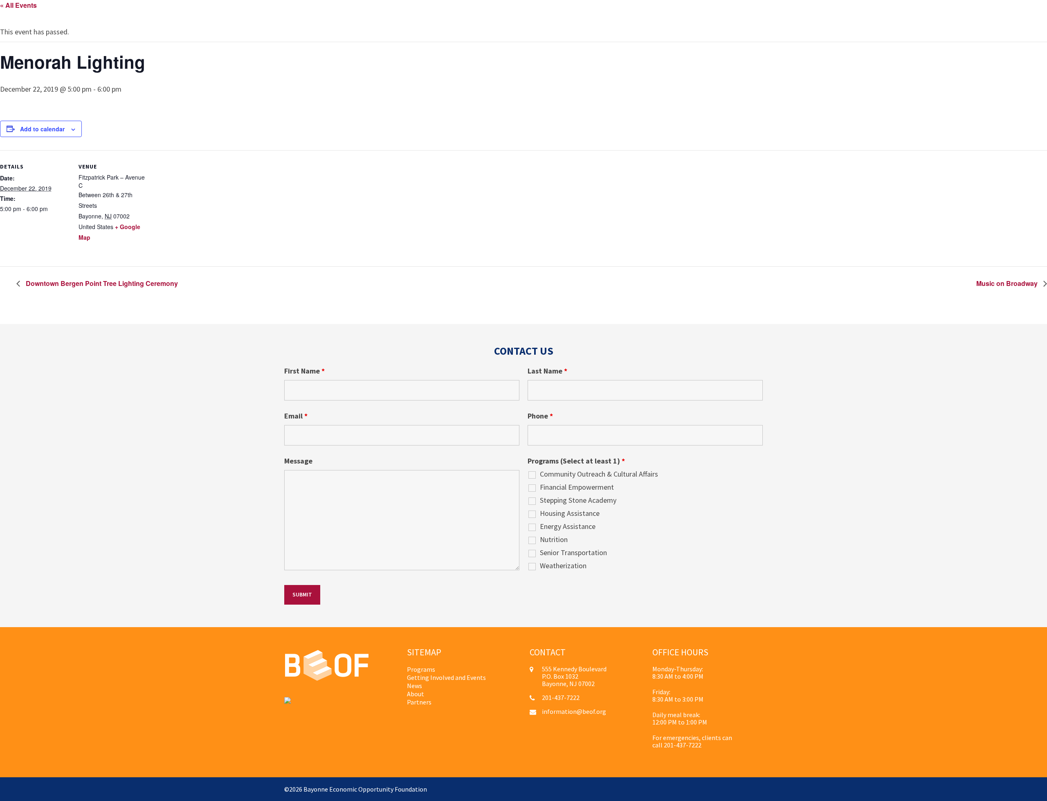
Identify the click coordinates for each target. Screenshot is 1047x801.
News (414, 686)
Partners (419, 702)
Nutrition (554, 540)
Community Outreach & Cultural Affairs (599, 474)
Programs (421, 669)
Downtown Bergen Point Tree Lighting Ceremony (101, 283)
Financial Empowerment (577, 487)
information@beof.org (574, 711)
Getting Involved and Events (446, 677)
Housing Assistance (570, 513)
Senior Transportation (573, 553)
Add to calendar (42, 129)
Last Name (547, 371)
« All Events (18, 5)
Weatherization (563, 566)
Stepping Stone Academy (578, 500)
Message (298, 461)
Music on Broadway (1007, 283)
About (415, 694)
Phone (540, 416)
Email (296, 416)
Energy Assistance (567, 526)
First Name (304, 371)
